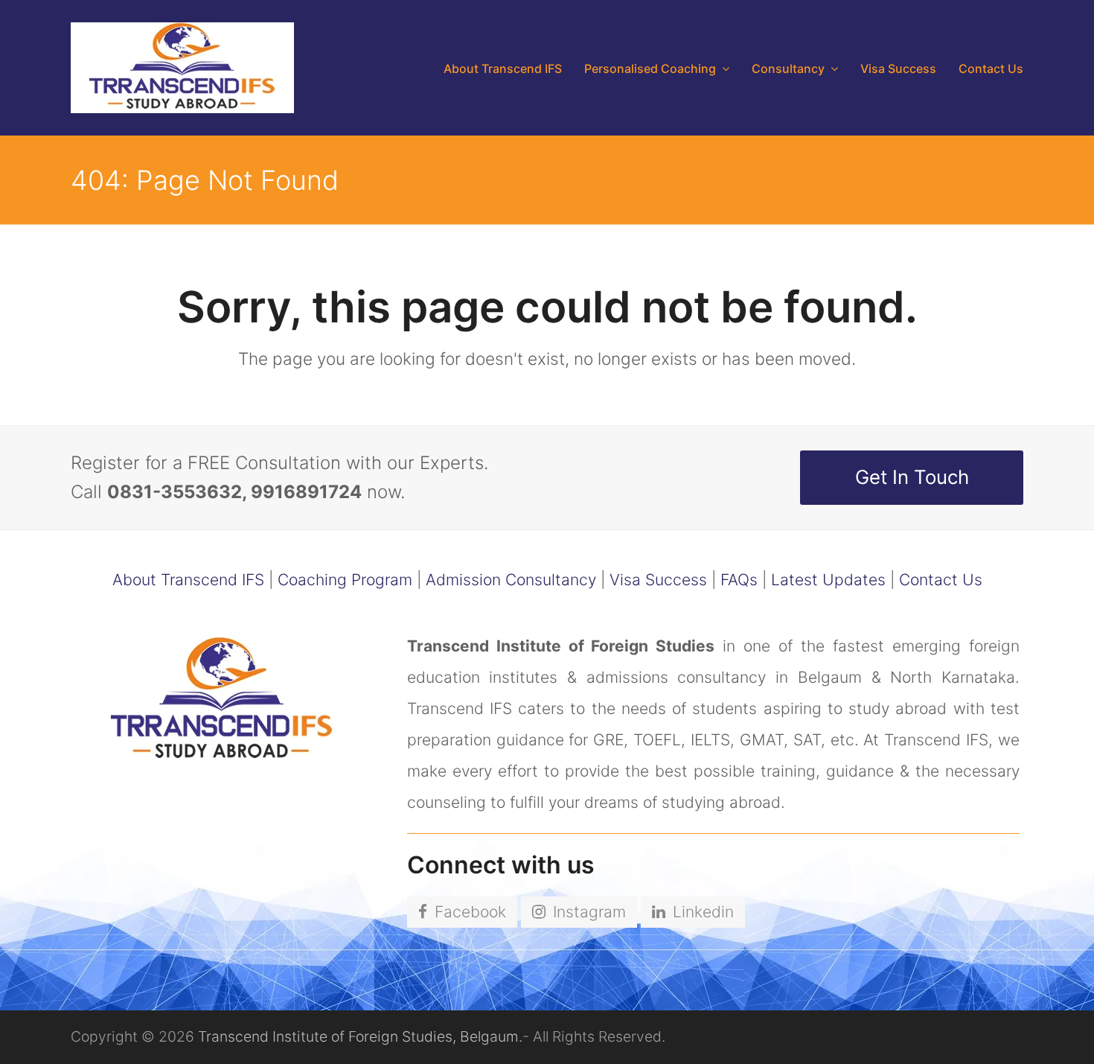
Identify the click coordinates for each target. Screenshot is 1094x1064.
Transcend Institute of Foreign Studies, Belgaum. (360, 1036)
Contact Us (940, 579)
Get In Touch (912, 476)
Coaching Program (345, 579)
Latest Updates (828, 579)
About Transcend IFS (188, 579)
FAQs (739, 579)
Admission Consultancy (511, 579)
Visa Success (658, 579)
